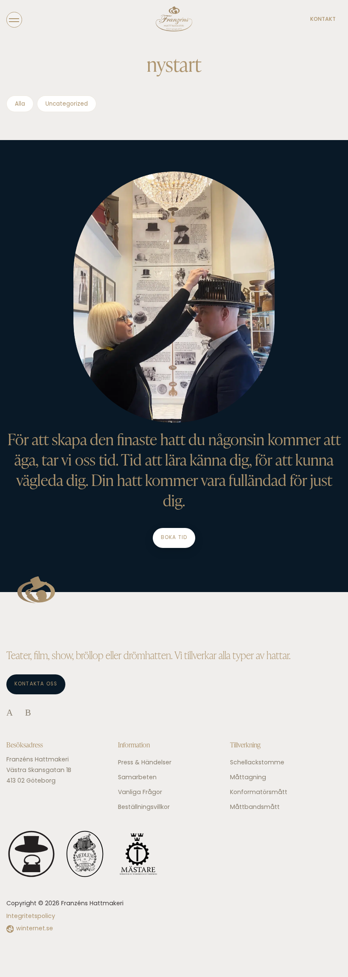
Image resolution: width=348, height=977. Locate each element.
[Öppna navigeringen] (14, 19)
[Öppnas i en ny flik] (9, 713)
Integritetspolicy (30, 916)
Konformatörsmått (258, 792)
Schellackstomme (257, 763)
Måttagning (248, 778)
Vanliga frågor (140, 792)
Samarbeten (137, 778)
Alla (20, 104)
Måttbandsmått (255, 807)
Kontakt (323, 19)
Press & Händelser (144, 763)
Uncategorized (66, 104)
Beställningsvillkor (144, 807)
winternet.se (34, 929)
